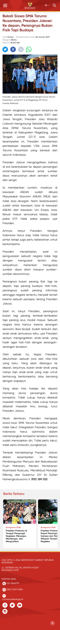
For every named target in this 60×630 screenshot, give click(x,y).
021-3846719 (12, 583)
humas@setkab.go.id (12, 598)
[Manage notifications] (52, 623)
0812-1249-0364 (14, 589)
